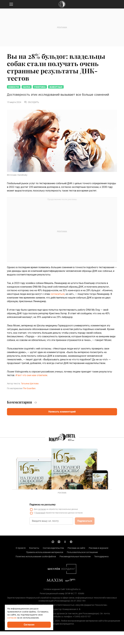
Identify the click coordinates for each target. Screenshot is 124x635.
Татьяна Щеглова (30, 383)
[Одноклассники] (65, 541)
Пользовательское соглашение (82, 552)
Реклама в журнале (98, 548)
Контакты (34, 548)
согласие (42, 509)
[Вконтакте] (59, 541)
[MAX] (53, 541)
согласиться (58, 294)
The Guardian (29, 388)
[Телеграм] (71, 541)
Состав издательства (53, 548)
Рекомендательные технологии (75, 556)
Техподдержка (101, 556)
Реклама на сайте (76, 548)
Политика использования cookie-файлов (36, 556)
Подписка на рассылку (42, 504)
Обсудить (33, 102)
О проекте (21, 548)
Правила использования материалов (44, 552)
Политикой (40, 513)
